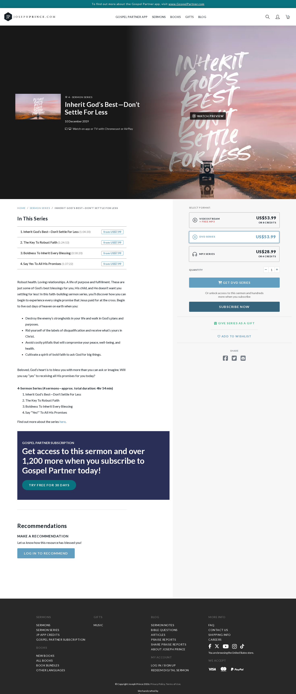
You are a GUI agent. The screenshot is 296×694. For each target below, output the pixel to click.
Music (98, 625)
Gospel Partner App (131, 17)
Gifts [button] (189, 17)
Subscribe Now (234, 307)
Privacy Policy (157, 684)
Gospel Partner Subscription (60, 639)
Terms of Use (173, 684)
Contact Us (218, 630)
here (63, 421)
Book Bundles (47, 665)
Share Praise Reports (168, 644)
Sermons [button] (159, 17)
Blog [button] (202, 17)
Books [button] (175, 17)
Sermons (43, 617)
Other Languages (50, 670)
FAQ (211, 625)
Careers (215, 639)
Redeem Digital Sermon (170, 670)
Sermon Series (40, 208)
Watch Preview (210, 116)
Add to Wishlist (235, 336)
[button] (278, 17)
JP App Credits (48, 634)
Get (236, 282)
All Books (44, 660)
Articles (158, 634)
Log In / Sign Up (163, 665)
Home (21, 208)
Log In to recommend (46, 553)
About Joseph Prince (168, 649)
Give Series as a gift (236, 323)
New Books (45, 655)
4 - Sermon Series (80, 97)
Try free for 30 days (49, 485)
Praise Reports (163, 639)
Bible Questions (164, 630)
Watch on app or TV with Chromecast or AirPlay (102, 128)
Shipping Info (219, 634)
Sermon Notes (162, 625)
